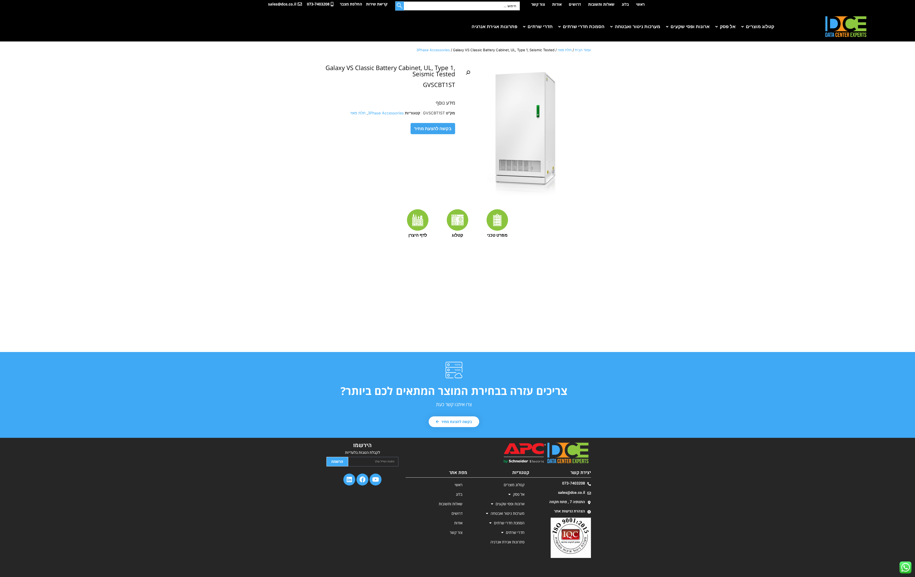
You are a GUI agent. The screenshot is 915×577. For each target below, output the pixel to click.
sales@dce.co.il (571, 492)
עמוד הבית (583, 50)
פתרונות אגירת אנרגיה (507, 542)
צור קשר (538, 4)
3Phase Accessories (433, 50)
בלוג (625, 4)
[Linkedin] (349, 479)
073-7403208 (573, 483)
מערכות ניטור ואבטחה (507, 513)
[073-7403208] (589, 484)
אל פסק (518, 494)
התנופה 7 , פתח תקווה (567, 502)
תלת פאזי (565, 50)
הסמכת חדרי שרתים (509, 523)
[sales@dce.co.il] (589, 493)
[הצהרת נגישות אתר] (589, 512)
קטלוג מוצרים (514, 484)
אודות (557, 4)
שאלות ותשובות (601, 4)
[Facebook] (362, 479)
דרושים (575, 4)
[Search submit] (399, 5)
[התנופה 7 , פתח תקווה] (589, 502)
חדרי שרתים (515, 532)
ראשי (640, 4)
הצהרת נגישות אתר (569, 511)
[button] (757, 26)
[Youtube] (375, 479)
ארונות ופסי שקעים (510, 503)
